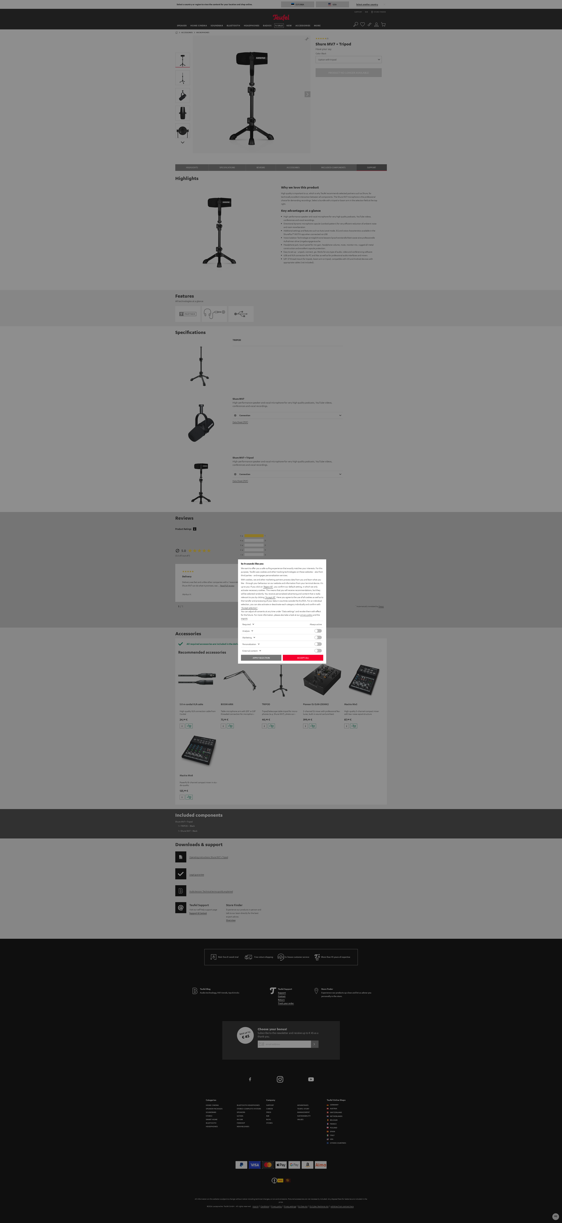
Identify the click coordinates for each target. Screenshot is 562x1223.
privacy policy (306, 614)
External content (250, 650)
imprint (244, 618)
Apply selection (261, 657)
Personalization (249, 644)
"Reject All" (268, 586)
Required (246, 624)
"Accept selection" (249, 607)
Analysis (246, 631)
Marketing (247, 637)
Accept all (303, 657)
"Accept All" (270, 597)
